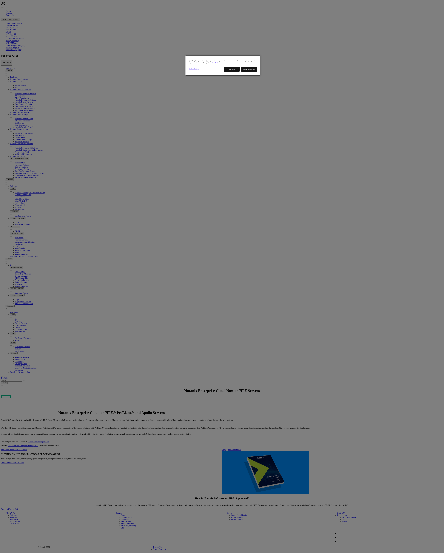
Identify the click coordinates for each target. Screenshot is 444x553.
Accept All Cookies (249, 69)
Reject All (232, 69)
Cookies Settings (194, 69)
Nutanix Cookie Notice (218, 63)
